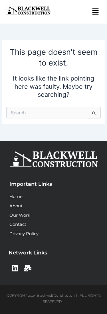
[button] (95, 12)
